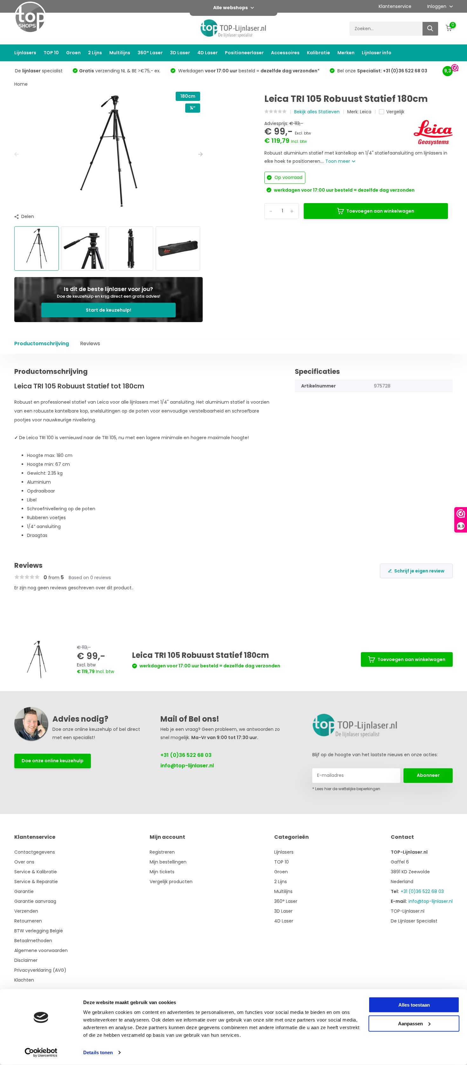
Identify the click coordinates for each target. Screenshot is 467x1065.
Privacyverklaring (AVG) (40, 970)
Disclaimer (25, 960)
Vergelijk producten (171, 881)
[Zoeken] (430, 29)
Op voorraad (287, 177)
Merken (346, 53)
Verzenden (26, 911)
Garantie (24, 891)
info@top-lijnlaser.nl (187, 765)
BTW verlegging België (38, 931)
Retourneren (28, 921)
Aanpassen (410, 1023)
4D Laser (207, 53)
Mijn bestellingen (168, 862)
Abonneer (428, 775)
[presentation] (16, 154)
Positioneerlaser (244, 53)
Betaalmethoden (33, 940)
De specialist (39, 71)
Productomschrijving (41, 343)
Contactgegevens (34, 852)
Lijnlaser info (376, 53)
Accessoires (285, 53)
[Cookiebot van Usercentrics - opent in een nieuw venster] (41, 1052)
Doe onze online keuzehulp (53, 760)
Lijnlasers (25, 53)
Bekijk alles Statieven (317, 112)
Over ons (24, 862)
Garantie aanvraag (35, 901)
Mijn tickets (162, 872)
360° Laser (150, 53)
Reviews (90, 343)
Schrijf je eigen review (419, 571)
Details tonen (98, 1052)
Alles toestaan (414, 1005)
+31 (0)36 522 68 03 (186, 755)
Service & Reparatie (36, 881)
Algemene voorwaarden (41, 950)
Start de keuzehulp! (108, 310)
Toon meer (338, 161)
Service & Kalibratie (35, 872)
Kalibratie (318, 53)
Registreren (162, 852)
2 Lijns (95, 53)
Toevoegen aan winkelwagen (380, 211)
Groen (73, 53)
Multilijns (119, 53)
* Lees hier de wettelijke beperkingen (346, 788)
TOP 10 (51, 53)
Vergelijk (395, 112)
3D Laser (180, 53)
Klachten (24, 980)
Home (21, 84)
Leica (365, 112)
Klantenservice (395, 6)
